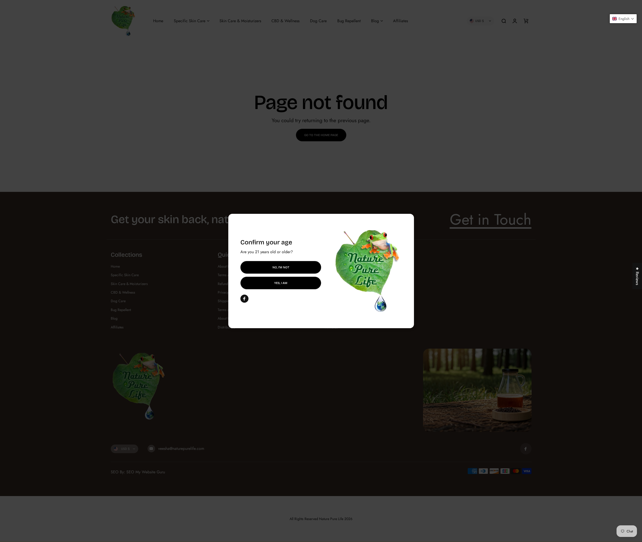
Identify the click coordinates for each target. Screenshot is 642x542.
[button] (623, 18)
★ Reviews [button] (637, 276)
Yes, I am (280, 283)
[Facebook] (244, 299)
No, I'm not (280, 267)
